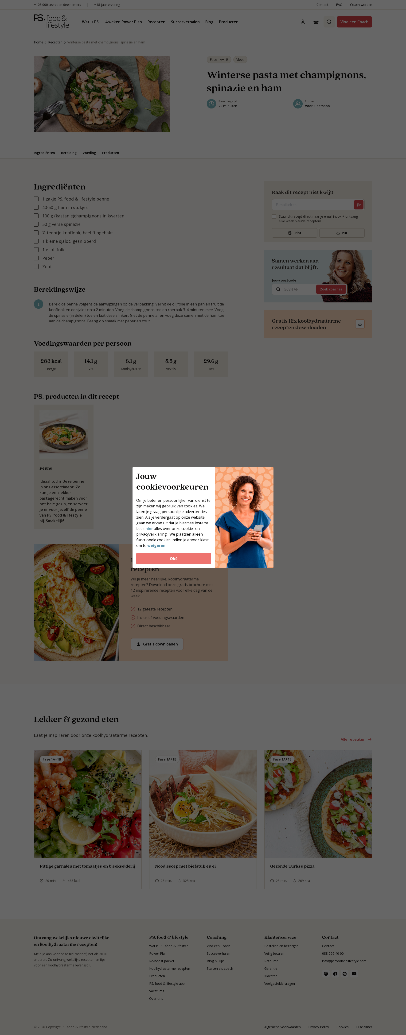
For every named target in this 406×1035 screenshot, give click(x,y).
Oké (174, 558)
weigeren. (156, 545)
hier (149, 528)
